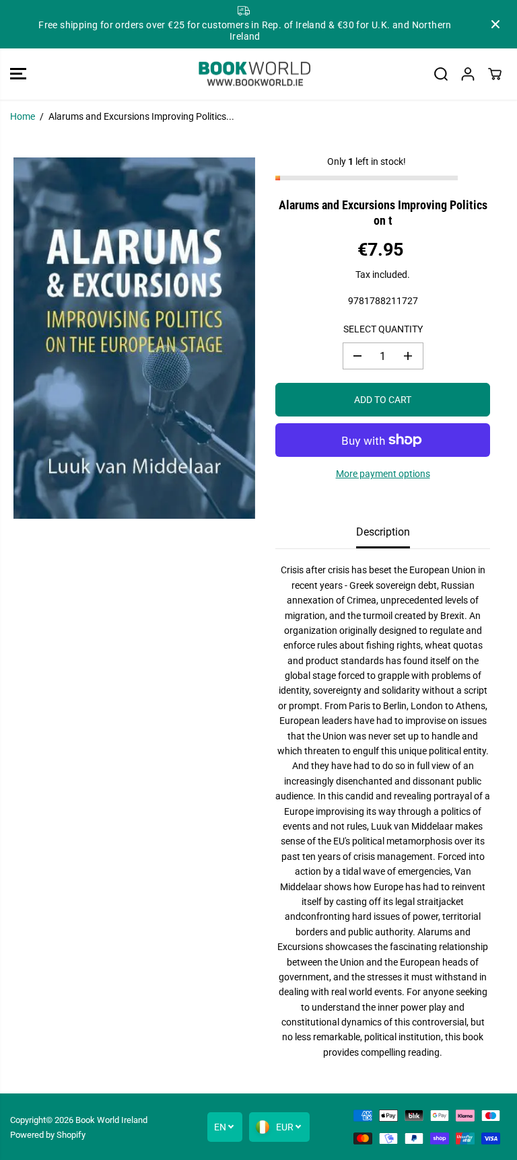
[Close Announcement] (495, 24)
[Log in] (468, 74)
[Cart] (495, 74)
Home (22, 116)
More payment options (383, 473)
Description (383, 531)
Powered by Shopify (47, 1135)
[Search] (441, 74)
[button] (18, 74)
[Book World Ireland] (255, 74)
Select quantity (383, 329)
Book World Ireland (111, 1120)
